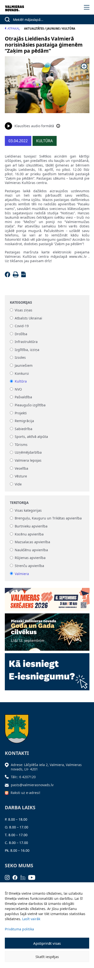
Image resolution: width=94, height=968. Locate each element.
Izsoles (20, 357)
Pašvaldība (23, 397)
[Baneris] (47, 597)
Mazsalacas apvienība (32, 542)
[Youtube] (33, 877)
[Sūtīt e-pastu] (8, 785)
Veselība (21, 468)
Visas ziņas (23, 310)
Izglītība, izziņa (27, 349)
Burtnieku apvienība (31, 526)
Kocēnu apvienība (29, 534)
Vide (18, 484)
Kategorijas (21, 302)
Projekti (21, 413)
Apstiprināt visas (47, 943)
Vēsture (21, 476)
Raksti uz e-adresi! (25, 792)
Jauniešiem (24, 365)
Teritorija (19, 503)
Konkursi (22, 373)
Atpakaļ (13, 28)
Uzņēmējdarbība (28, 452)
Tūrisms (21, 444)
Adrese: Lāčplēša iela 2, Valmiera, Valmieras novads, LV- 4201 (46, 766)
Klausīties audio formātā (34, 126)
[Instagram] (9, 877)
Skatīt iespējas (47, 956)
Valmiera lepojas (28, 460)
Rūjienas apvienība (30, 558)
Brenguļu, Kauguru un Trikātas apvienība (48, 518)
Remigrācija (24, 421)
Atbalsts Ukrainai (28, 318)
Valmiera (22, 573)
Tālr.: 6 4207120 (23, 777)
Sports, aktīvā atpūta (31, 436)
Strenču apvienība (29, 565)
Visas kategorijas (28, 510)
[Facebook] (8, 276)
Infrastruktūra (26, 342)
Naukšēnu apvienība (31, 550)
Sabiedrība (23, 428)
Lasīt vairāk (31, 919)
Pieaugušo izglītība (30, 405)
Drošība (21, 334)
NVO (18, 389)
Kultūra (21, 381)
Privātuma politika (19, 929)
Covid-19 (22, 326)
